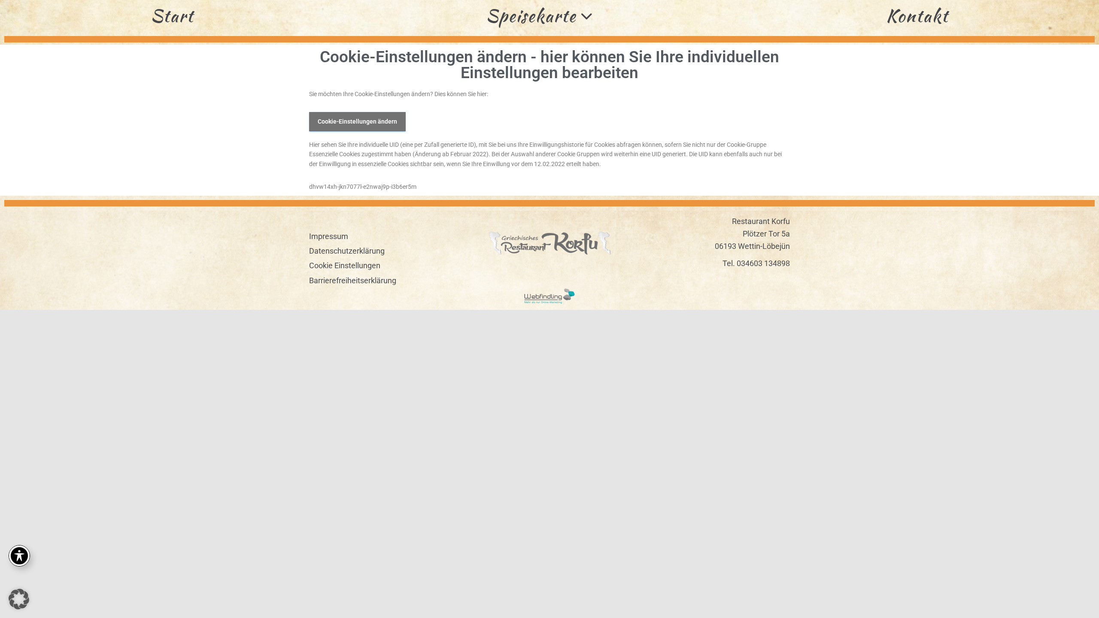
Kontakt (917, 15)
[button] (19, 599)
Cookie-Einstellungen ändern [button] (357, 121)
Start (172, 15)
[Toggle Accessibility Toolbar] (19, 555)
